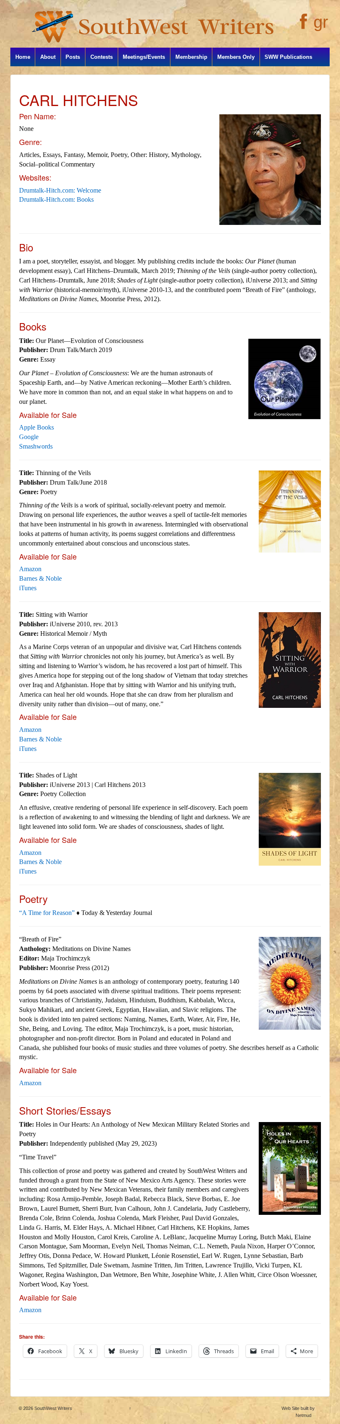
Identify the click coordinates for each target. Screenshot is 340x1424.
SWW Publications (288, 57)
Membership (191, 57)
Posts (73, 57)
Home (22, 57)
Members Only (236, 57)
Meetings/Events (144, 57)
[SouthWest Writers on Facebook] (302, 26)
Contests (101, 57)
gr (320, 22)
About (48, 57)
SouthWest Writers (52, 1408)
